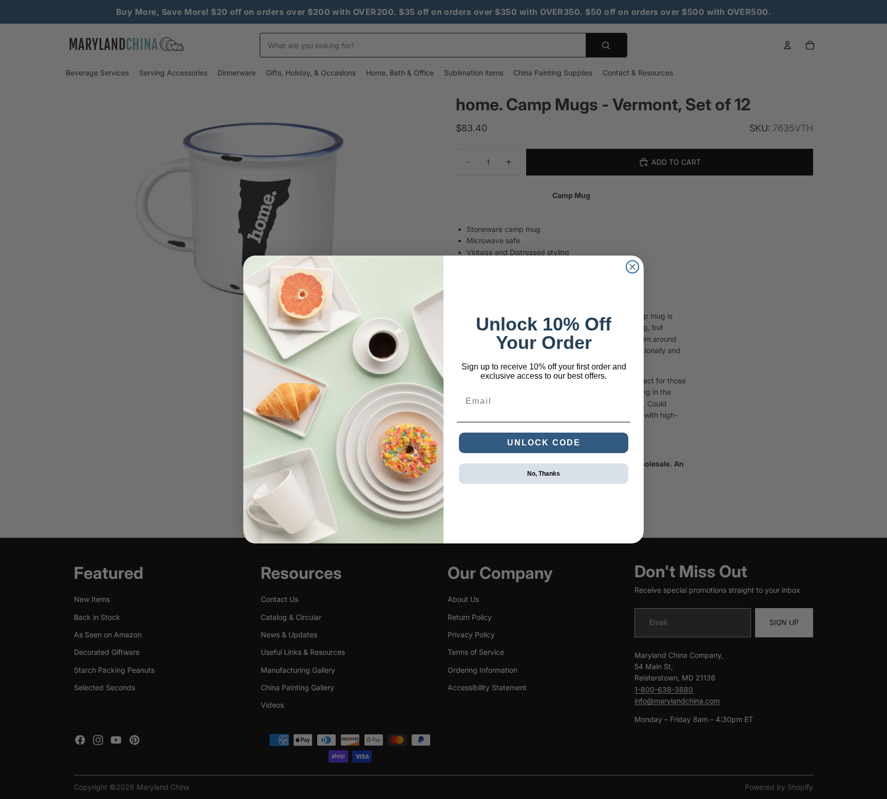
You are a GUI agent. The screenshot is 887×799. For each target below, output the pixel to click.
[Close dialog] (632, 267)
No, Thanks (543, 473)
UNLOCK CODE (544, 442)
